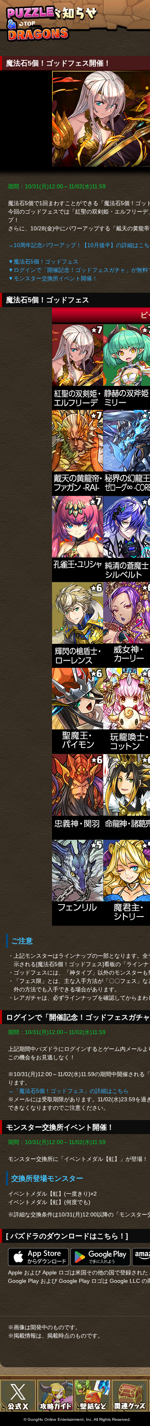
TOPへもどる (38, 23)
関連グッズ (130, 1396)
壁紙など (92, 1396)
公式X (18, 1396)
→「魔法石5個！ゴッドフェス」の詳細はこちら (68, 1091)
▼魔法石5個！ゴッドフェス (43, 261)
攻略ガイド (55, 1396)
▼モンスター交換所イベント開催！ (53, 278)
